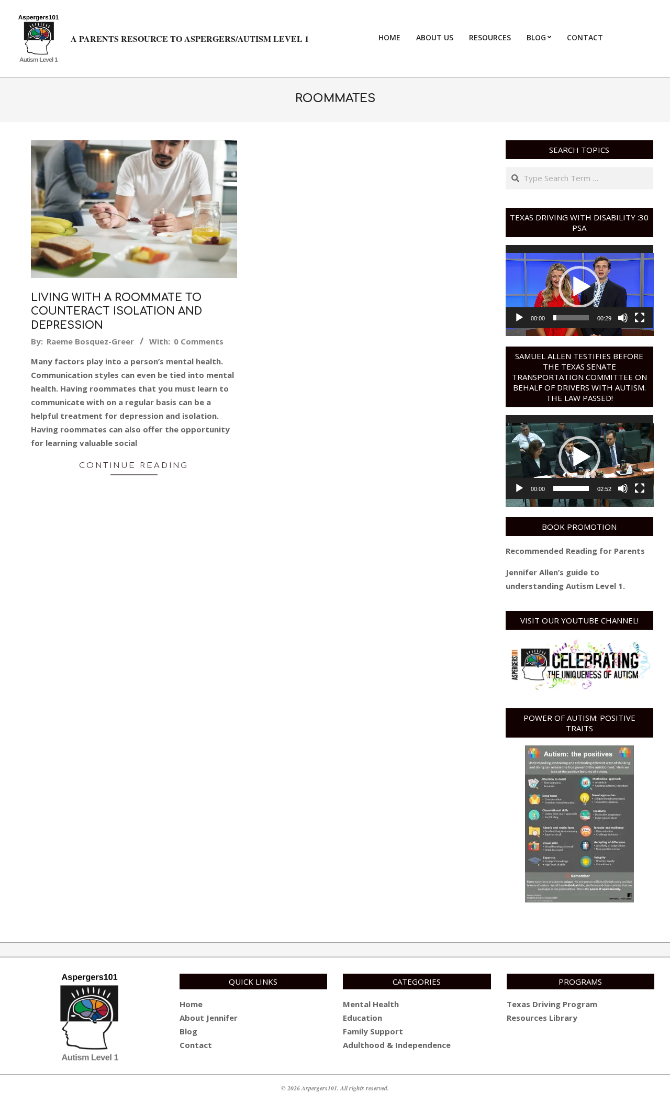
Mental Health (371, 1004)
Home (191, 1004)
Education (362, 1017)
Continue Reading (133, 465)
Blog (188, 1031)
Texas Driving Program (552, 1004)
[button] (579, 287)
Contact (196, 1045)
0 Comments (199, 341)
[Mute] (623, 318)
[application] (580, 286)
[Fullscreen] (639, 318)
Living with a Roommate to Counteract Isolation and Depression (116, 311)
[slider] (571, 317)
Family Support (373, 1031)
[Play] (519, 318)
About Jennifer (209, 1017)
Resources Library (542, 1017)
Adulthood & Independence (397, 1045)
